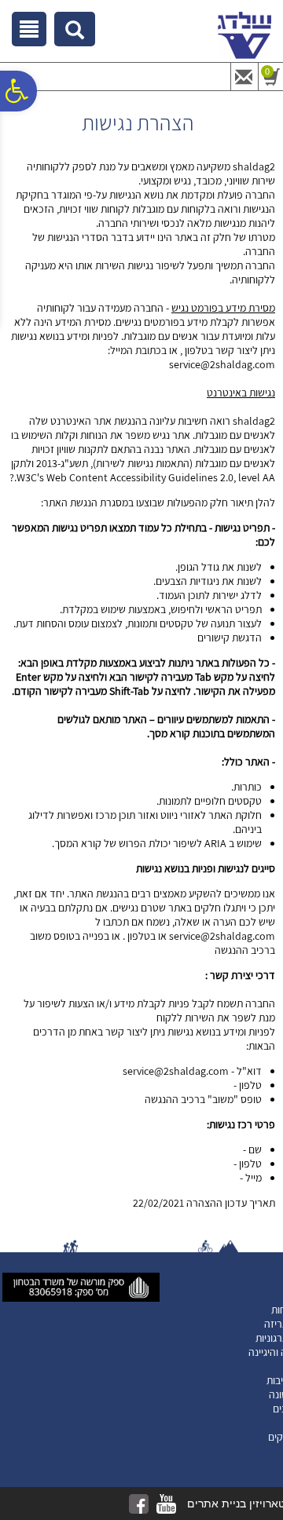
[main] (141, 661)
